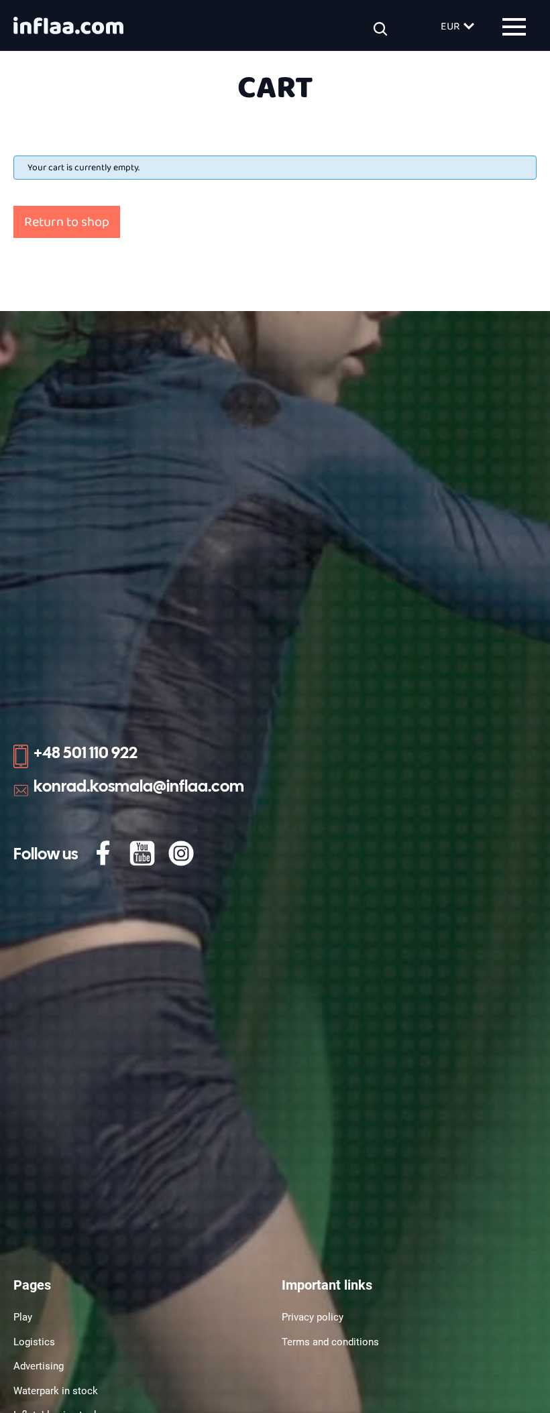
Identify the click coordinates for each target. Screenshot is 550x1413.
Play (22, 1317)
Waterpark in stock (55, 1391)
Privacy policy (312, 1317)
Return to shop (66, 222)
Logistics (34, 1342)
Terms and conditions (330, 1342)
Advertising (38, 1366)
